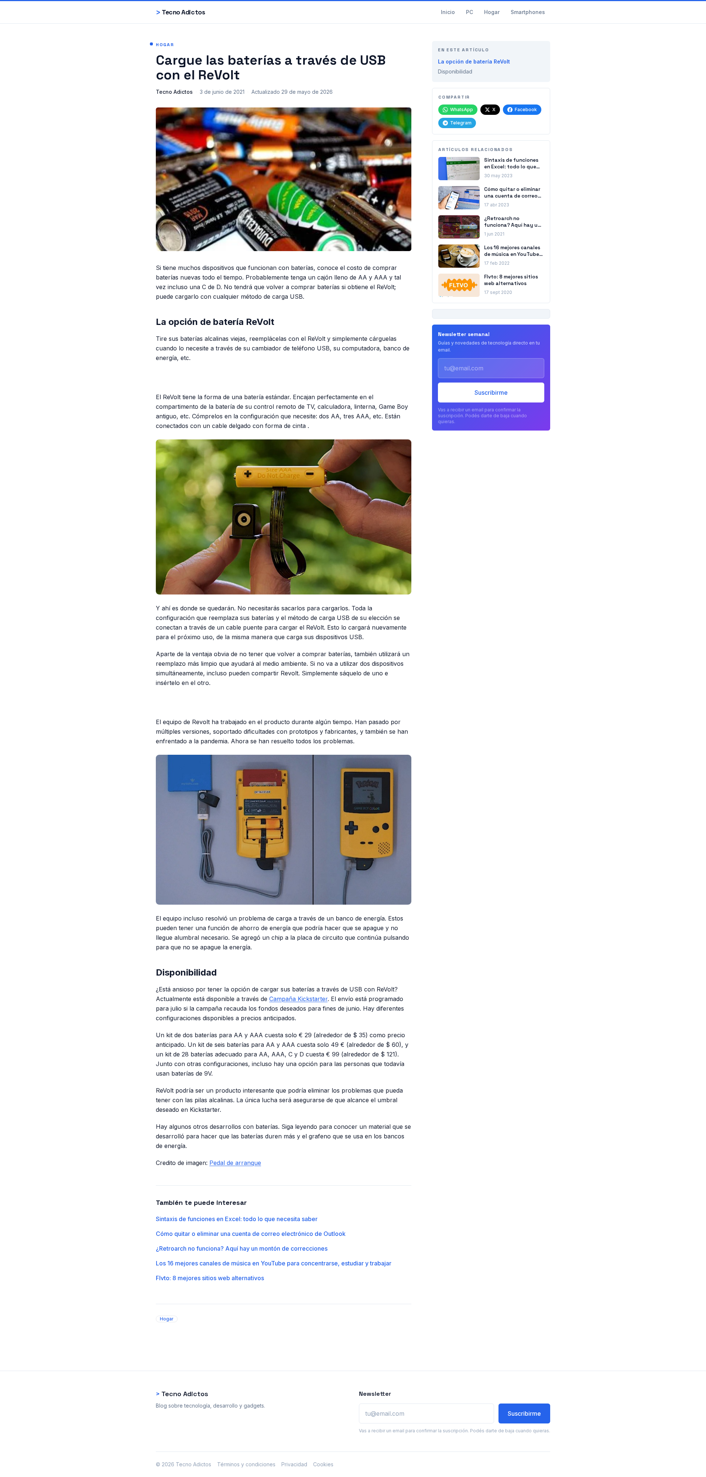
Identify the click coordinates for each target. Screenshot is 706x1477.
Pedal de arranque (235, 1162)
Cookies (323, 1464)
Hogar (492, 12)
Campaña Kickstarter (298, 999)
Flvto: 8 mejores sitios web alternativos (210, 1278)
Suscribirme (491, 392)
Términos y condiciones (246, 1464)
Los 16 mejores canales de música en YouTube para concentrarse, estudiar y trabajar (273, 1263)
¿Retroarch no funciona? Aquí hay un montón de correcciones (242, 1248)
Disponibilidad (455, 71)
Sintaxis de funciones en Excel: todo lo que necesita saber (237, 1219)
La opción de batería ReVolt (474, 61)
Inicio (448, 12)
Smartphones (528, 12)
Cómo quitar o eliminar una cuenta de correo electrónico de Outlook (251, 1233)
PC (469, 12)
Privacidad (294, 1464)
